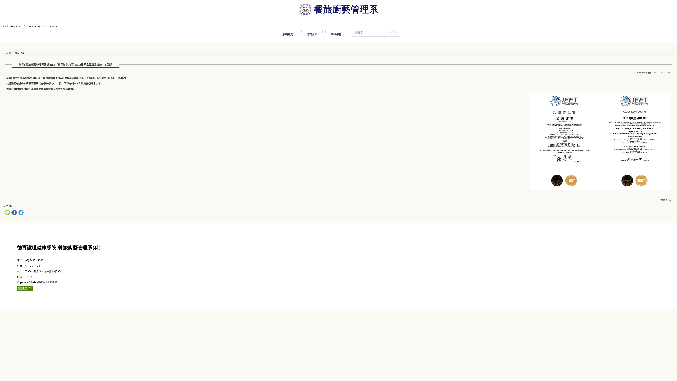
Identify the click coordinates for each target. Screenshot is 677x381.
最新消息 (20, 53)
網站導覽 (336, 34)
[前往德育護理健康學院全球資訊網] (306, 10)
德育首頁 (312, 34)
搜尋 (394, 32)
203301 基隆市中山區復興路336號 (44, 271)
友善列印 (8, 206)
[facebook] (14, 213)
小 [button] (655, 73)
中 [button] (662, 73)
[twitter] (21, 213)
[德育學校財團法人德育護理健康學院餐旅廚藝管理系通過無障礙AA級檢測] (25, 288)
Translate (52, 26)
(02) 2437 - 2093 (34, 260)
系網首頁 (287, 34)
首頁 (8, 53)
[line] (8, 213)
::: (1, 22)
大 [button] (669, 73)
